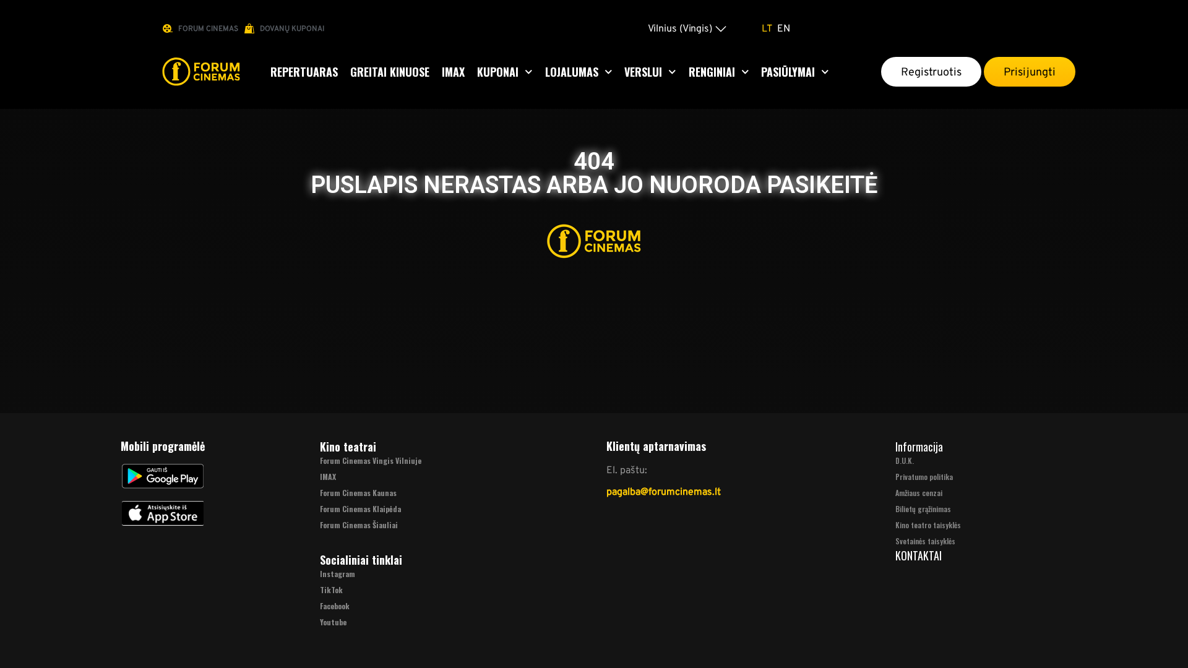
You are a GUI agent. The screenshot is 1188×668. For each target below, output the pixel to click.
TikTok (331, 589)
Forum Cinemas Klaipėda (360, 508)
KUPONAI (498, 72)
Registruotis (931, 72)
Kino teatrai (348, 446)
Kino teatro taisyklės (928, 525)
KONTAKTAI (918, 555)
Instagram (337, 573)
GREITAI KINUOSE (389, 72)
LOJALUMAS (571, 72)
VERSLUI (643, 72)
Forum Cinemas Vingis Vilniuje (370, 460)
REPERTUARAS (304, 72)
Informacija (919, 446)
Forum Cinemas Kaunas (358, 492)
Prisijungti (1030, 72)
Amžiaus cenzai (918, 492)
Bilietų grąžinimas (923, 508)
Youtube (333, 622)
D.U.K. (904, 460)
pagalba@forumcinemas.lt (663, 491)
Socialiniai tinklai (361, 560)
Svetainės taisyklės (925, 541)
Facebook (335, 606)
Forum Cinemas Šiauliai (359, 525)
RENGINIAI (712, 72)
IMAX (453, 72)
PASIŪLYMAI (788, 72)
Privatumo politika (924, 476)
